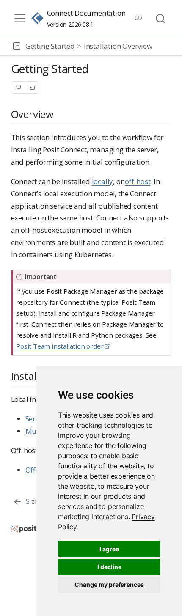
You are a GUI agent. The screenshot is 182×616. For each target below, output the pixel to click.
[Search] (160, 18)
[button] (16, 46)
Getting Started (50, 46)
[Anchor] (60, 113)
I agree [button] (109, 549)
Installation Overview (118, 46)
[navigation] (165, 46)
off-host (137, 181)
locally (102, 181)
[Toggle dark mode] (137, 18)
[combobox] (160, 18)
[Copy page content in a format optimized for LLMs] (18, 87)
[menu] (20, 18)
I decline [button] (109, 566)
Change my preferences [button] (109, 584)
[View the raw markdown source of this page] (32, 87)
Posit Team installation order (59, 346)
